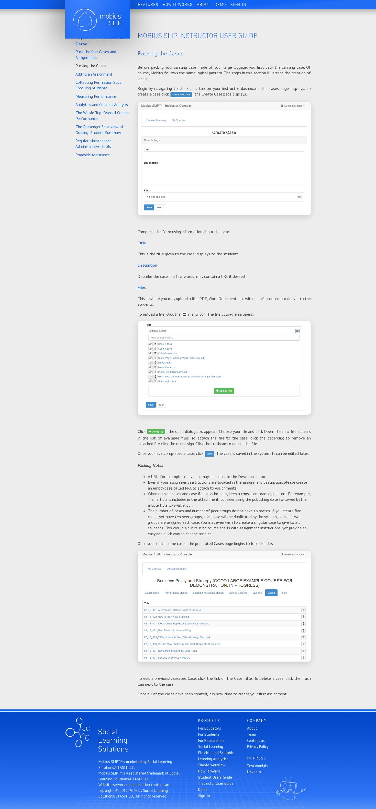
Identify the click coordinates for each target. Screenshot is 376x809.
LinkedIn (254, 771)
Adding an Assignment (94, 74)
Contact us (256, 740)
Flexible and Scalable (216, 752)
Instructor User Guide (216, 783)
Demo (220, 4)
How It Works (178, 4)
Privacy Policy (258, 746)
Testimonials (257, 765)
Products (209, 720)
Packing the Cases (90, 65)
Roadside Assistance (92, 154)
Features (148, 4)
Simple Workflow (211, 765)
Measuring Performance (95, 96)
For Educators (209, 728)
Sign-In (238, 4)
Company (257, 720)
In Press (256, 758)
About (203, 4)
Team (251, 734)
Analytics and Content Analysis (101, 104)
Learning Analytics (213, 758)
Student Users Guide (215, 777)
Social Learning (210, 746)
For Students (208, 734)
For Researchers (211, 740)
